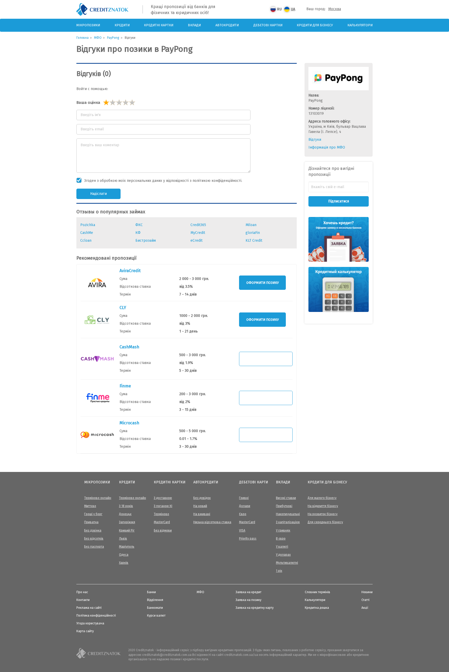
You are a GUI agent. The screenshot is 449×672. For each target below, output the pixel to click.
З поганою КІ (163, 506)
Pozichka (87, 225)
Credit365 (198, 225)
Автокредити (227, 25)
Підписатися (338, 201)
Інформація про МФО (326, 147)
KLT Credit (254, 240)
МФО (98, 38)
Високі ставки (286, 498)
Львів (123, 538)
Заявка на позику (248, 600)
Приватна (91, 522)
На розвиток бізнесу (323, 514)
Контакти (83, 600)
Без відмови (163, 530)
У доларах (283, 554)
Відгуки (314, 139)
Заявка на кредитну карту (255, 608)
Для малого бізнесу (322, 498)
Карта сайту (85, 631)
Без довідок (202, 498)
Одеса (123, 554)
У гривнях (283, 530)
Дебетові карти (253, 482)
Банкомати (155, 608)
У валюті (282, 546)
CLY (123, 307)
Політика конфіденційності (96, 615)
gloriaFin (253, 233)
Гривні (244, 498)
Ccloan (85, 240)
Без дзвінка (92, 530)
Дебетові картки (267, 25)
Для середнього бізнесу (325, 522)
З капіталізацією (288, 522)
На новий (200, 506)
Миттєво (90, 506)
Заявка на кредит (248, 592)
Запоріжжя (127, 522)
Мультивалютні (287, 563)
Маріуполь (126, 546)
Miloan (251, 225)
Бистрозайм (145, 240)
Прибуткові (284, 506)
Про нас (82, 592)
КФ (138, 233)
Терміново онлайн (97, 498)
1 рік (279, 571)
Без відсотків (93, 538)
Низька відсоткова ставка (212, 522)
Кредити (122, 25)
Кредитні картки (158, 25)
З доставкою (163, 498)
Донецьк (125, 514)
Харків (123, 563)
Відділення (155, 600)
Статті (365, 600)
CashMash (129, 346)
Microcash (129, 422)
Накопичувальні (288, 514)
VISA (242, 530)
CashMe (86, 233)
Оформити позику (262, 283)
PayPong (113, 38)
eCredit (196, 240)
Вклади (194, 25)
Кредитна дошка (317, 608)
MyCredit (197, 233)
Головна (82, 38)
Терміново (161, 514)
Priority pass (247, 538)
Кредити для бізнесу (315, 25)
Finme (125, 385)
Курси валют (156, 615)
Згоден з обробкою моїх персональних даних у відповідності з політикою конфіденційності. (163, 180)
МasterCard (162, 522)
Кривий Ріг (127, 530)
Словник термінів (317, 592)
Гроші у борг (93, 514)
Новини (367, 592)
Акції (364, 608)
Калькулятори (360, 25)
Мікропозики (88, 25)
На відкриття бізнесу (323, 506)
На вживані (201, 514)
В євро (281, 538)
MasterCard (247, 522)
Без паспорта (94, 546)
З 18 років (126, 506)
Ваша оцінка (88, 102)
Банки (151, 592)
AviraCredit (130, 270)
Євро (242, 514)
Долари (244, 506)
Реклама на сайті (89, 608)
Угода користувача (90, 623)
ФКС (139, 225)
